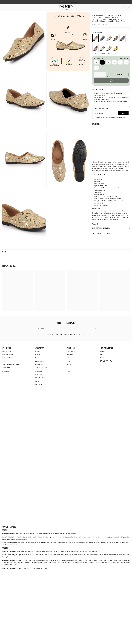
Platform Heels (37, 568)
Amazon (102, 351)
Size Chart (123, 58)
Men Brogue (31, 537)
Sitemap (36, 381)
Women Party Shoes (68, 551)
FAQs (3, 361)
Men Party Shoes (60, 533)
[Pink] (95, 48)
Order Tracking (6, 351)
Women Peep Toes (68, 555)
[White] (109, 48)
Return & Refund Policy (41, 368)
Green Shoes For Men (11, 545)
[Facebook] (101, 360)
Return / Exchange (7, 354)
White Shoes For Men (62, 542)
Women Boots (37, 555)
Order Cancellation (7, 358)
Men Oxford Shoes (103, 537)
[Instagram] (104, 360)
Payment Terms (39, 361)
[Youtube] (107, 360)
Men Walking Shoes (21, 539)
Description (96, 124)
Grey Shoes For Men (49, 542)
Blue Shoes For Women (61, 562)
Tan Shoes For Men (99, 542)
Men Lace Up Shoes (49, 537)
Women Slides (89, 555)
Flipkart (102, 358)
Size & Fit (95, 224)
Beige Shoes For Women (101, 560)
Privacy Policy (38, 364)
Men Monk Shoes (93, 537)
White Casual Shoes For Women (116, 562)
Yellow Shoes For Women (45, 562)
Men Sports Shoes (70, 533)
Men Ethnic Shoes (37, 533)
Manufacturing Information (101, 228)
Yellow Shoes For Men (111, 542)
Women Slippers (99, 555)
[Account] (124, 7)
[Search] (120, 7)
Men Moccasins (75, 537)
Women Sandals (79, 555)
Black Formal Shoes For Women (77, 562)
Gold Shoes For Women (71, 560)
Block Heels (29, 568)
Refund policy (38, 371)
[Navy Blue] (122, 38)
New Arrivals (71, 351)
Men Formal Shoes (48, 533)
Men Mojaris (84, 537)
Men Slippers (122, 537)
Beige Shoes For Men (86, 542)
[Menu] (4, 7)
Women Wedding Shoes (94, 551)
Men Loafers (66, 537)
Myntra (102, 354)
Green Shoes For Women (116, 560)
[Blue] (102, 38)
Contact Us (5, 371)
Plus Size (69, 364)
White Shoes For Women (86, 560)
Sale (68, 368)
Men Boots (23, 537)
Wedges (44, 568)
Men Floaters (39, 537)
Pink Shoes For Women (16, 562)
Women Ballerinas (27, 555)
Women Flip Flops (48, 555)
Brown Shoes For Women (41, 560)
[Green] (116, 38)
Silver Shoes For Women (31, 562)
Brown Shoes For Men (36, 542)
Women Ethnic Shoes (41, 551)
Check (123, 113)
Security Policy (38, 374)
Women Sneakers (119, 555)
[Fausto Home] (66, 7)
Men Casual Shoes (25, 533)
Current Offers (6, 368)
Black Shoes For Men (23, 542)
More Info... (122, 117)
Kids (68, 371)
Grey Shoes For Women (56, 560)
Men (68, 358)
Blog (35, 358)
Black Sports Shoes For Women (97, 562)
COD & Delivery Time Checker (10, 364)
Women (69, 361)
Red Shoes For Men (74, 542)
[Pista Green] (102, 48)
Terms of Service (39, 377)
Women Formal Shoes (54, 551)
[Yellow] (116, 48)
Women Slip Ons (109, 555)
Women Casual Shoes (28, 551)
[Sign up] (95, 329)
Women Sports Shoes (80, 551)
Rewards (37, 351)
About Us (37, 354)
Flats (23, 568)
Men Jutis (59, 537)
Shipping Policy (39, 384)
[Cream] (109, 38)
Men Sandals (114, 537)
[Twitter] (111, 360)
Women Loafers (58, 555)
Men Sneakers (10, 539)
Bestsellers (70, 354)
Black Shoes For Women (26, 560)
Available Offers (97, 90)
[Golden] (95, 38)
